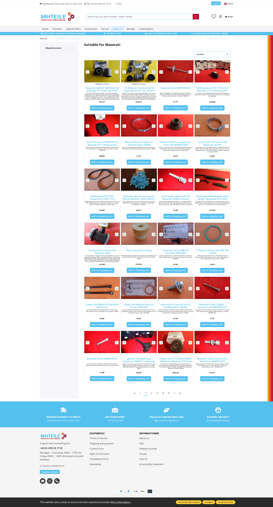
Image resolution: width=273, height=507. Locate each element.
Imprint (143, 459)
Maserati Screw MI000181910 (102, 358)
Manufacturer (54, 48)
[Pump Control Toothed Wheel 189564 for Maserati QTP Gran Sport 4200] (176, 342)
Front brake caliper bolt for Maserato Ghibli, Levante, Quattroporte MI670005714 (175, 197)
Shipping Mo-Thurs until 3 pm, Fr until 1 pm (62, 3)
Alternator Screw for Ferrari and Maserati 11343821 (176, 305)
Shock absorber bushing (139, 250)
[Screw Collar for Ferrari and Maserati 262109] (212, 125)
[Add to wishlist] (117, 63)
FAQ (119, 3)
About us (144, 438)
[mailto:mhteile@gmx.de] (43, 481)
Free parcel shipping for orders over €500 (65, 33)
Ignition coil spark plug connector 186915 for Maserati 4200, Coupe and (139, 360)
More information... (121, 502)
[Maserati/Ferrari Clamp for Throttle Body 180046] (139, 125)
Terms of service (98, 438)
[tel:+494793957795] (57, 481)
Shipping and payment (102, 443)
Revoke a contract (50, 471)
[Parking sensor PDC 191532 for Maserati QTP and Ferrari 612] (212, 71)
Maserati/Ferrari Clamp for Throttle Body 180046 (139, 143)
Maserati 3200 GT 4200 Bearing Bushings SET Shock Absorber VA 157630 (102, 89)
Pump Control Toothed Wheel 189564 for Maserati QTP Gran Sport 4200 (176, 360)
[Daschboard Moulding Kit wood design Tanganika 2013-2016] (212, 180)
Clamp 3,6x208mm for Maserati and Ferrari (102, 305)
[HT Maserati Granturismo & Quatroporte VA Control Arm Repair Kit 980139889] (139, 71)
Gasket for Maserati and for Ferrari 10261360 (139, 305)
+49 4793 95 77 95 (113, 33)
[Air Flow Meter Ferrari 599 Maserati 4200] (102, 234)
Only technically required (188, 502)
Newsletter (95, 464)
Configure (208, 502)
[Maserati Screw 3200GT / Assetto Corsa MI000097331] (212, 288)
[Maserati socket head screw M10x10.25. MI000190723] (212, 342)
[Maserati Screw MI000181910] (102, 342)
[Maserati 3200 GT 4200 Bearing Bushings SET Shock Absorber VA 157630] (102, 71)
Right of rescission (99, 453)
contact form (57, 465)
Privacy (143, 453)
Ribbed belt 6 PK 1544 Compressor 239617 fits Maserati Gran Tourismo (102, 197)
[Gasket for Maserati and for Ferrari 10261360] (139, 288)
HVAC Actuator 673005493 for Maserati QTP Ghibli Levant (102, 143)
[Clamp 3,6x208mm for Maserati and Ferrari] (102, 288)
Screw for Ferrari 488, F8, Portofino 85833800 (176, 251)
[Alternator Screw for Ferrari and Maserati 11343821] (176, 288)
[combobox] (139, 16)
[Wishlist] (214, 16)
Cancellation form (99, 459)
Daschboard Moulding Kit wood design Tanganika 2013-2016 (212, 197)
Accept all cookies (225, 502)
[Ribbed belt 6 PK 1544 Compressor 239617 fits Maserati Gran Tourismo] (102, 180)
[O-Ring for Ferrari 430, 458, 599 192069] (212, 234)
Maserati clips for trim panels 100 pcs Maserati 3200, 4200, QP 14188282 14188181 (139, 197)
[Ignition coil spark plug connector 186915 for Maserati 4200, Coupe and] (139, 342)
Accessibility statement (151, 464)
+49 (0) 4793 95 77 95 (101, 3)
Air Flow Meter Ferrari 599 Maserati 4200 (102, 251)
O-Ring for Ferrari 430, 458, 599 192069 (212, 251)
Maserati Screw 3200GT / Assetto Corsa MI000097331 (212, 305)
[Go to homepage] (57, 16)
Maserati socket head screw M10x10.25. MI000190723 (212, 360)
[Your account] (220, 16)
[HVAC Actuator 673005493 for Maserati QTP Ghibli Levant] (102, 125)
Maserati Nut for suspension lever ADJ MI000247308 (175, 143)
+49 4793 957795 (115, 420)
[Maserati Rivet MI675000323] (176, 71)
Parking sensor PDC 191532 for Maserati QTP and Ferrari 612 (212, 89)
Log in (216, 3)
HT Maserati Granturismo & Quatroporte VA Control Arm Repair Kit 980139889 (138, 89)
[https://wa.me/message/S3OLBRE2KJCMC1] (50, 481)
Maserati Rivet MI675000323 (176, 88)
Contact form (97, 448)
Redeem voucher (148, 448)
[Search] (196, 16)
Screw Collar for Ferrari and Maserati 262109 (212, 143)
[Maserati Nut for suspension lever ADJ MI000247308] (176, 125)
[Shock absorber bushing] (139, 234)
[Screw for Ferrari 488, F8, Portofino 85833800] (176, 234)
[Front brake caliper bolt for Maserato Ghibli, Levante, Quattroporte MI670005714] (176, 180)
